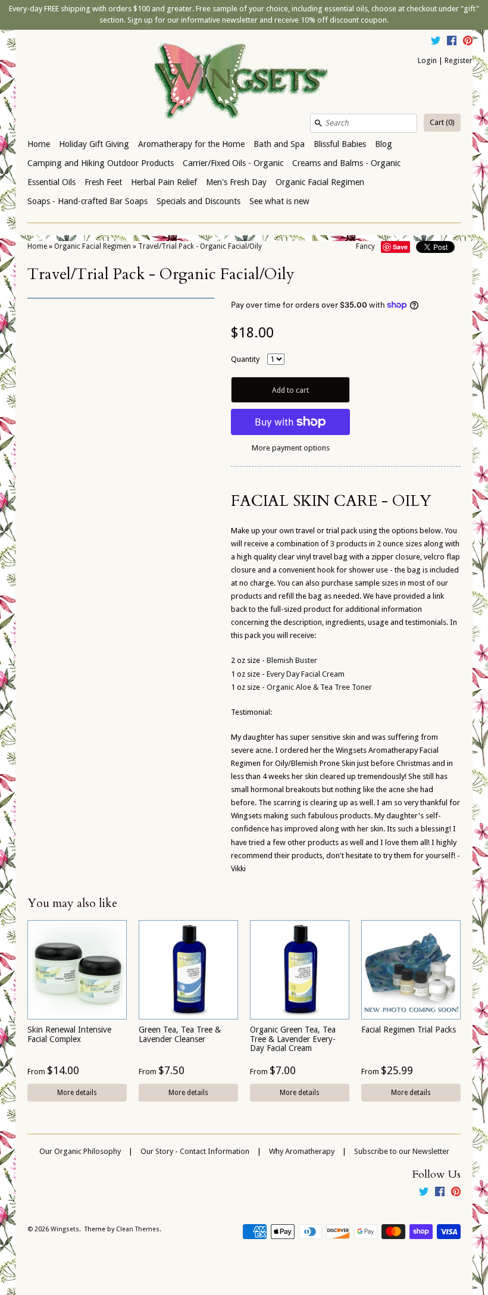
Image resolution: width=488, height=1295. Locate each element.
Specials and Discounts (198, 201)
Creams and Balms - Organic (346, 163)
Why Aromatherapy (301, 1151)
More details (77, 1092)
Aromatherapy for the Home (191, 144)
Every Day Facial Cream (306, 674)
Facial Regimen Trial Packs (408, 1029)
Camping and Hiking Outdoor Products (100, 163)
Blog (383, 144)
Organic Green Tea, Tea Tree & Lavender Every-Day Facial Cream (293, 1039)
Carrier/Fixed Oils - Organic (233, 163)
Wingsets (65, 1229)
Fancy (365, 246)
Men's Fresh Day (236, 182)
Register (459, 60)
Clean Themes (137, 1229)
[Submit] (318, 123)
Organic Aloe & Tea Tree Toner (319, 687)
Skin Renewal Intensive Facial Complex (69, 1034)
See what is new (279, 201)
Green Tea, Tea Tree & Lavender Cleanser (180, 1034)
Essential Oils (51, 182)
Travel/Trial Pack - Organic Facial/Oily (200, 246)
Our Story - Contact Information (194, 1151)
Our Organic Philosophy (80, 1151)
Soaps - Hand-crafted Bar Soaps (87, 201)
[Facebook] (451, 42)
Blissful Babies (340, 144)
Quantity (245, 359)
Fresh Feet (103, 182)
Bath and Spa (279, 144)
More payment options (291, 447)
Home (38, 144)
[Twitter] (435, 42)
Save (400, 246)
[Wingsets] (244, 82)
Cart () (442, 122)
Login (427, 60)
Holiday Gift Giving (94, 144)
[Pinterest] (468, 42)
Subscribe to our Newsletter (401, 1151)
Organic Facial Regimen (320, 182)
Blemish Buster (292, 660)
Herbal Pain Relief (164, 182)
